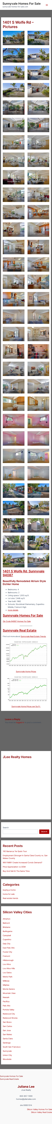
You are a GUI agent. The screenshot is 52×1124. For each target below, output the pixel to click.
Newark (6, 997)
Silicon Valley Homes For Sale (39, 1109)
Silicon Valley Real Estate (41, 1112)
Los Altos (7, 964)
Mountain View (9, 993)
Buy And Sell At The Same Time (16, 871)
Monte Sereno (9, 989)
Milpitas (6, 985)
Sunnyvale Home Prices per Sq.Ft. (26, 706)
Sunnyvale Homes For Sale (22, 3)
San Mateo (7, 1034)
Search (6, 827)
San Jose (7, 1030)
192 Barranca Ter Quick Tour (15, 851)
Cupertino (7, 939)
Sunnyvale (7, 1051)
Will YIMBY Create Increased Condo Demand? (22, 862)
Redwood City (9, 1014)
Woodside (7, 1059)
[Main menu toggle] (46, 5)
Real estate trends (10, 898)
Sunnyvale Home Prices (26, 671)
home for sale (9, 894)
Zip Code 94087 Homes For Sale (17, 621)
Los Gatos (7, 972)
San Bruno (7, 1022)
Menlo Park (7, 977)
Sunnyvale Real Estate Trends (33, 636)
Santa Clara (8, 1038)
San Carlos (7, 1026)
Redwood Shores (10, 1018)
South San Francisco (12, 1047)
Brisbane (6, 927)
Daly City (6, 944)
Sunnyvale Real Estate (19, 630)
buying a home (9, 890)
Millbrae (6, 981)
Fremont (6, 956)
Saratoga (6, 1043)
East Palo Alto (9, 948)
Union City (7, 1055)
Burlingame (7, 931)
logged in (20, 722)
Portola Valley (8, 1010)
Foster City (7, 952)
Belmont (6, 923)
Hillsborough (8, 960)
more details (13, 610)
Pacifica (6, 1001)
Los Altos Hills (9, 968)
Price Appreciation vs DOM (14, 867)
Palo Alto (6, 1006)
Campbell (7, 935)
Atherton (6, 919)
